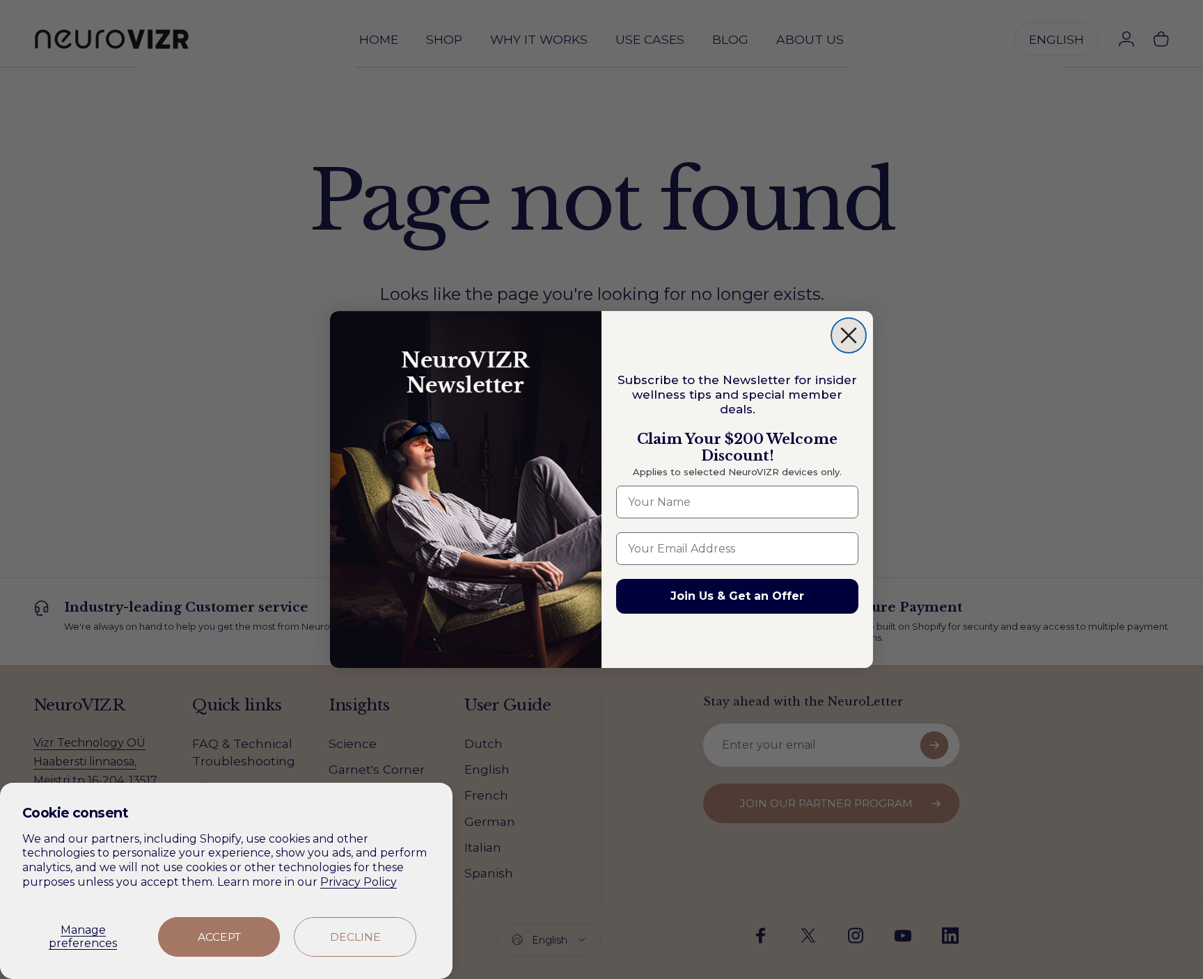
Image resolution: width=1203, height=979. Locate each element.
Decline (355, 937)
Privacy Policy (358, 882)
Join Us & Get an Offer (737, 596)
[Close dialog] (848, 335)
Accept (219, 937)
